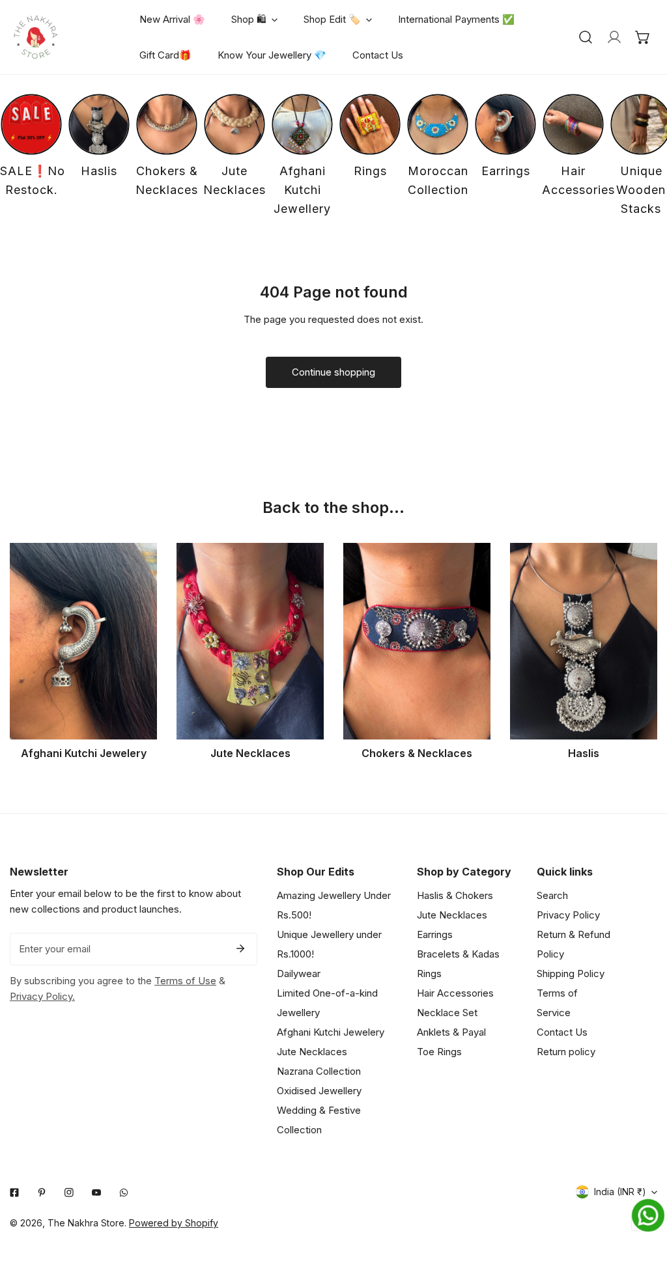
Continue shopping (333, 372)
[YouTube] (96, 1192)
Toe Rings (439, 1051)
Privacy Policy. (42, 996)
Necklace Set (447, 1012)
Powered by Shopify (173, 1222)
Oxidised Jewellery (319, 1090)
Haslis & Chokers (455, 895)
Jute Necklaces (312, 1051)
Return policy (566, 1051)
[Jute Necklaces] (250, 641)
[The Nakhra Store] (36, 37)
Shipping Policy (570, 973)
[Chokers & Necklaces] (416, 641)
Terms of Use (185, 980)
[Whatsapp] (123, 1192)
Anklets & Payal (451, 1032)
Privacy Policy (568, 915)
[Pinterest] (41, 1192)
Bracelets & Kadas (458, 954)
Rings (429, 973)
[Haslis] (583, 641)
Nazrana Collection (319, 1071)
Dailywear (298, 973)
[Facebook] (14, 1192)
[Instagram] (69, 1192)
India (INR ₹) (620, 1191)
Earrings (435, 934)
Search (552, 895)
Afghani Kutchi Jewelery (330, 1032)
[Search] (585, 37)
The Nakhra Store (86, 1222)
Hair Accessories (455, 993)
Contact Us (562, 1032)
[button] (643, 37)
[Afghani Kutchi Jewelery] (83, 641)
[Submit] (240, 948)
